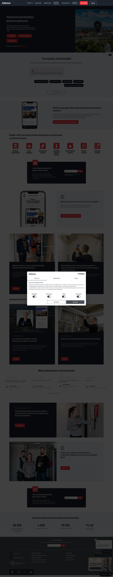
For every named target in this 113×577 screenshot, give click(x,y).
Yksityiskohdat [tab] (56, 278)
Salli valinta (56, 302)
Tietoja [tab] (76, 278)
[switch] (49, 297)
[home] (7, 3)
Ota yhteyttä (84, 3)
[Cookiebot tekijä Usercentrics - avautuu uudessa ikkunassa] (78, 274)
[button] (30, 3)
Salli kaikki (75, 302)
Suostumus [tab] (37, 278)
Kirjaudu (93, 3)
